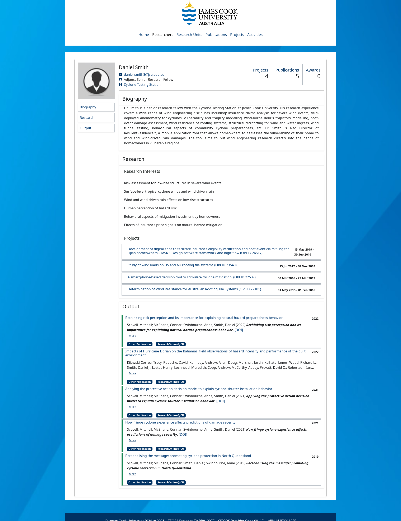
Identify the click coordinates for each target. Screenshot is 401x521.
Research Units (189, 34)
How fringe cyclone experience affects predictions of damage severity (180, 422)
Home (143, 34)
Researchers (162, 34)
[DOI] (239, 330)
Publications (216, 34)
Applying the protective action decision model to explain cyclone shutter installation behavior (198, 389)
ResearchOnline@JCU (170, 344)
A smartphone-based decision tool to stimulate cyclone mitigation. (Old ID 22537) (192, 277)
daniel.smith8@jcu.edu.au (144, 74)
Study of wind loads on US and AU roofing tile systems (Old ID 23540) (182, 265)
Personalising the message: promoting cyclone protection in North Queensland (188, 456)
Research (87, 117)
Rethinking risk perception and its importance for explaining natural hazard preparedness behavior (204, 318)
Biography (88, 107)
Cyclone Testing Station (142, 84)
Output (85, 128)
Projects (237, 34)
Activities (255, 34)
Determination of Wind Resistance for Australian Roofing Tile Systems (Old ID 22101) (194, 289)
